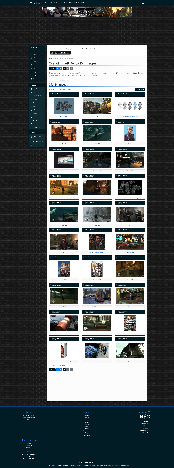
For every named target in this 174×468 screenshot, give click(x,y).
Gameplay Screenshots (89, 122)
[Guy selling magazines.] (130, 296)
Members (145, 428)
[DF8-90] (64, 296)
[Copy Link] (71, 68)
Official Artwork (121, 122)
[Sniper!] (64, 133)
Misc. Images (87, 231)
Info (55, 3)
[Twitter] (64, 68)
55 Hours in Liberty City (97, 361)
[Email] (67, 68)
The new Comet (97, 334)
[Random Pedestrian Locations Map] (130, 187)
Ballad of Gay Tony (37, 137)
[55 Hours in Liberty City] (97, 350)
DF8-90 (64, 306)
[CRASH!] (97, 106)
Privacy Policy (145, 432)
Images (76, 3)
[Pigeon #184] (130, 350)
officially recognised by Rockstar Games (68, 465)
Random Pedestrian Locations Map (130, 198)
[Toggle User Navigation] (143, 2)
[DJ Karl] (130, 133)
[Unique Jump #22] (130, 269)
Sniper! (64, 143)
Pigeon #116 (130, 170)
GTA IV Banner (64, 279)
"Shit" (130, 225)
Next (63, 80)
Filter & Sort (141, 89)
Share (53, 68)
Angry (64, 252)
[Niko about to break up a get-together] (97, 187)
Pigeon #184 (130, 361)
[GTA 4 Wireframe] (130, 242)
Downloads (36, 79)
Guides (60, 3)
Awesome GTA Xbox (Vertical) (64, 361)
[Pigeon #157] (97, 214)
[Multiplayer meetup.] (97, 296)
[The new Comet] (97, 323)
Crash (64, 334)
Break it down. (64, 170)
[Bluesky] (57, 68)
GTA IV (35, 145)
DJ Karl (129, 143)
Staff (145, 426)
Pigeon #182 (64, 225)
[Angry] (64, 242)
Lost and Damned (38, 141)
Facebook (29, 445)
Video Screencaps (55, 231)
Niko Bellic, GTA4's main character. (97, 252)
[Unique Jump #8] (97, 160)
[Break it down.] (64, 160)
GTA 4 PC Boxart (97, 279)
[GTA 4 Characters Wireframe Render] (130, 106)
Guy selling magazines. (130, 306)
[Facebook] (61, 68)
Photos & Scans (55, 258)
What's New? (37, 96)
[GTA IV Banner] (64, 269)
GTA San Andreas (29, 458)
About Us (145, 421)
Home (35, 51)
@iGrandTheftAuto (61, 53)
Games (45, 3)
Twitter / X (29, 448)
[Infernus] (64, 187)
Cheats (35, 68)
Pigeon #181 (97, 143)
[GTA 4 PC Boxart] (97, 269)
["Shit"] (130, 214)
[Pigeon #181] (97, 133)
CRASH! (97, 116)
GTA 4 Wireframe (130, 252)
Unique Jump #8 (97, 170)
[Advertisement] (87, 30)
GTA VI (29, 450)
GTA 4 (29, 456)
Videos (82, 3)
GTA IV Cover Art (130, 334)
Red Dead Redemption (29, 454)
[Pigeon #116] (130, 160)
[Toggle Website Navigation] (30, 2)
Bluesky (29, 443)
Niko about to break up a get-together (97, 198)
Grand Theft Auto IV (56, 93)
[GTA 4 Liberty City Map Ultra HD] (64, 106)
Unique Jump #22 (130, 279)
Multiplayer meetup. (97, 306)
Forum (71, 3)
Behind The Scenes (122, 95)
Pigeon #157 (97, 225)
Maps (66, 3)
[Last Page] (67, 80)
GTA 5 (29, 452)
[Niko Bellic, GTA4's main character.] (97, 242)
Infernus (64, 198)
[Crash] (64, 323)
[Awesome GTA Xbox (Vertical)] (64, 350)
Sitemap (87, 435)
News (51, 3)
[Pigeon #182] (64, 214)
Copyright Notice (145, 430)
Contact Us (144, 424)
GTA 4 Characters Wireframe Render (130, 116)
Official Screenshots (89, 95)
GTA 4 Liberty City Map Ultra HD (64, 116)
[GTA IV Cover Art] (130, 323)
